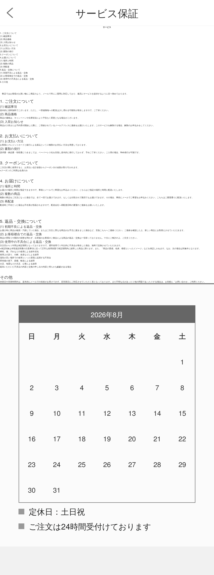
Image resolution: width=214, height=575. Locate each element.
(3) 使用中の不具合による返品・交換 (17, 78)
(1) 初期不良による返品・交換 (14, 72)
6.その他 (4, 81)
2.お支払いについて (9, 45)
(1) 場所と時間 (6, 60)
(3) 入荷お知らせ (7, 42)
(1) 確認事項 (5, 36)
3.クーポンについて (9, 54)
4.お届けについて (8, 57)
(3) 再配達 (4, 66)
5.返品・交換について (10, 69)
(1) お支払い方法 (7, 48)
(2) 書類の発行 (6, 51)
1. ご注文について (8, 33)
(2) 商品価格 (5, 39)
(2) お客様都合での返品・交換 (14, 75)
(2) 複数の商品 (6, 63)
